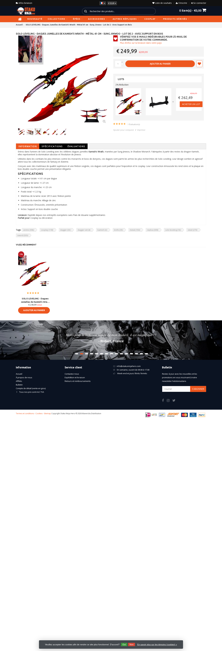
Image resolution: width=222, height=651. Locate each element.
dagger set (84, 230)
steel (192, 230)
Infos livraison (25, 3)
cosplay (47, 230)
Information (27, 146)
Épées (76, 19)
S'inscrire (183, 3)
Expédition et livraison (75, 377)
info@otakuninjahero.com (129, 366)
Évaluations (76, 146)
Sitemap (47, 413)
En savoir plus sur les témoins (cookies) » (157, 644)
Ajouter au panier (160, 63)
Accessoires (96, 19)
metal (135, 230)
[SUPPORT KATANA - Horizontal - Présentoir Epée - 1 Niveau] (158, 101)
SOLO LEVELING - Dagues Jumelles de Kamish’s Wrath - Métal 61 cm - (35, 300)
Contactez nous (72, 373)
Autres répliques (125, 19)
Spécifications (52, 146)
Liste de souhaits (163, 3)
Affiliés (19, 381)
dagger (65, 230)
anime (28, 230)
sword (22, 235)
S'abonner (198, 388)
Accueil (19, 373)
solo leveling (172, 230)
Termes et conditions (25, 413)
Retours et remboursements (78, 381)
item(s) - (190, 10)
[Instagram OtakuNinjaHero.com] (169, 401)
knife (118, 230)
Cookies (38, 413)
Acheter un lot (191, 104)
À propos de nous (24, 377)
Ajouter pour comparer (123, 130)
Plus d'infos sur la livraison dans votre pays (141, 42)
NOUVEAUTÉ (34, 19)
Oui (124, 644)
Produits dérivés (175, 19)
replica (152, 230)
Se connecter (199, 3)
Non (132, 644)
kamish (102, 230)
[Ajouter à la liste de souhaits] (199, 63)
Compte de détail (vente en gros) (31, 388)
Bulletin (19, 384)
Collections (56, 19)
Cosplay (150, 19)
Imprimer (141, 130)
